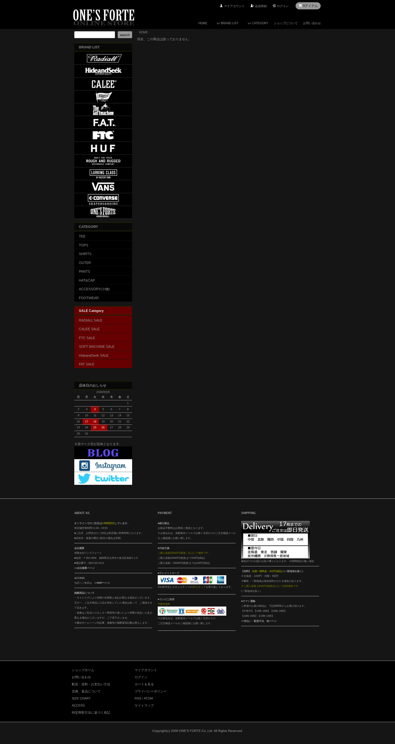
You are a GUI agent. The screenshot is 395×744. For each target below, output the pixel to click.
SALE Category (91, 311)
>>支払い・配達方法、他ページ (259, 621)
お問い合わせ (312, 23)
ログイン (283, 6)
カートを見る (144, 684)
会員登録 (261, 6)
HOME (202, 23)
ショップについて (286, 23)
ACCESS (78, 705)
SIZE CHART (81, 698)
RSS (138, 698)
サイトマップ (144, 705)
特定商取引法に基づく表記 (91, 712)
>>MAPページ (102, 582)
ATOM (148, 698)
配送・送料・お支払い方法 (91, 684)
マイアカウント (234, 6)
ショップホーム (83, 670)
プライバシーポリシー (151, 691)
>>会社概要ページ (84, 568)
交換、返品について (86, 691)
